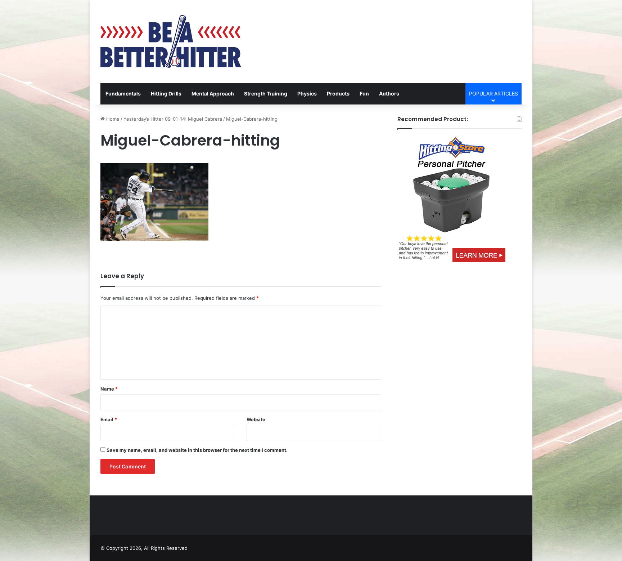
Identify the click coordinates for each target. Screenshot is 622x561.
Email (108, 419)
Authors (389, 93)
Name (109, 389)
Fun (364, 93)
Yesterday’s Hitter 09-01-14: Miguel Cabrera (172, 119)
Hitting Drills (166, 93)
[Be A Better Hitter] (170, 41)
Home (112, 119)
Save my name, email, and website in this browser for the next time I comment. (197, 450)
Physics (307, 93)
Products (338, 93)
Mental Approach (212, 93)
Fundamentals (123, 93)
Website (256, 419)
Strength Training (265, 93)
